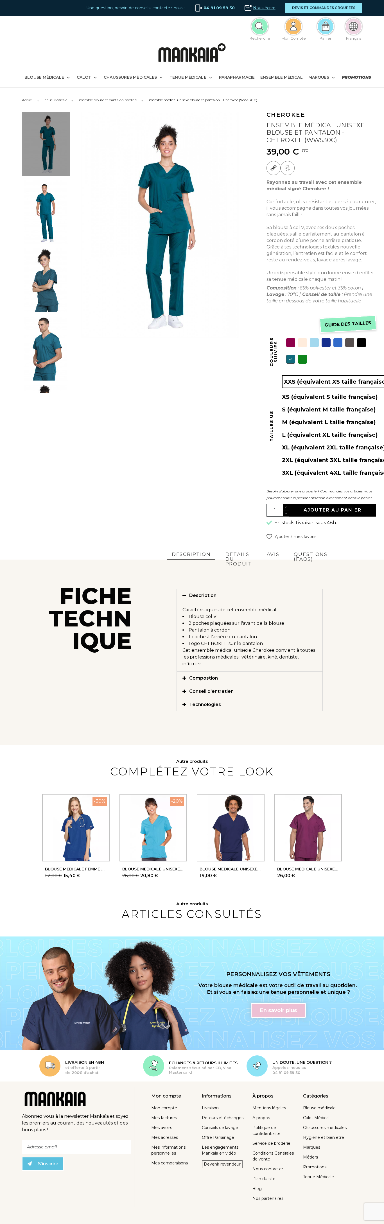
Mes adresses (164, 1137)
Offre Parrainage (218, 1137)
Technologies (205, 704)
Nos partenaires (267, 1198)
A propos (261, 1117)
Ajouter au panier (333, 510)
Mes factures (164, 1117)
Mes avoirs (161, 1127)
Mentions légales (269, 1107)
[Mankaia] (192, 54)
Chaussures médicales (325, 1127)
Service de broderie (271, 1143)
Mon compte (164, 1107)
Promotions (314, 1166)
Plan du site (263, 1178)
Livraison (210, 1107)
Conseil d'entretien (211, 691)
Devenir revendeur (222, 1164)
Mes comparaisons (169, 1163)
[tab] (249, 595)
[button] (323, 8)
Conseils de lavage (220, 1127)
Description (202, 595)
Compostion (203, 678)
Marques (311, 1147)
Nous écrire (264, 7)
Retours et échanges (222, 1117)
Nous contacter (267, 1168)
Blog (257, 1188)
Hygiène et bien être (323, 1137)
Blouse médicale (319, 1107)
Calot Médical (316, 1117)
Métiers (310, 1157)
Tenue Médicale (318, 1176)
